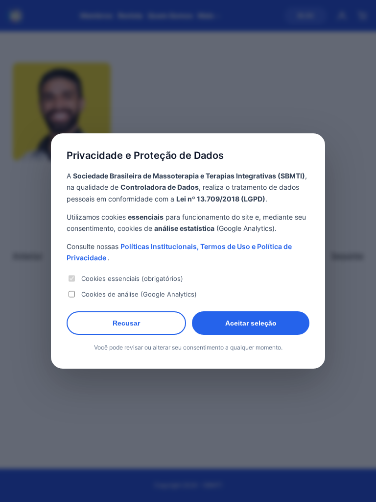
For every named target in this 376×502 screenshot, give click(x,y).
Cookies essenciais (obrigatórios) (132, 278)
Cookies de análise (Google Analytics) (139, 294)
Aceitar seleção (251, 323)
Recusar (126, 323)
